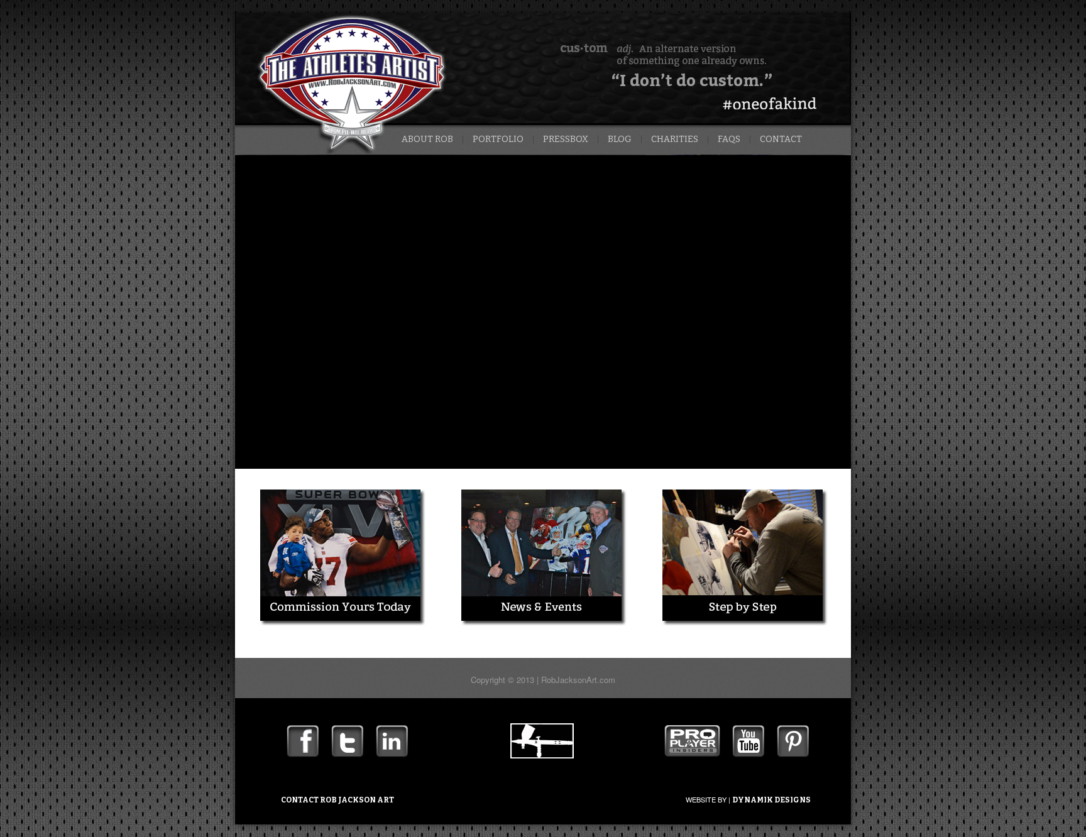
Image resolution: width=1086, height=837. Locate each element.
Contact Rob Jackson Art (337, 800)
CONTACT (781, 139)
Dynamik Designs (771, 800)
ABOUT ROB (427, 139)
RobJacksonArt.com (578, 680)
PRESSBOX (565, 139)
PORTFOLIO (498, 139)
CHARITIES (674, 139)
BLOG (620, 139)
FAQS (729, 139)
